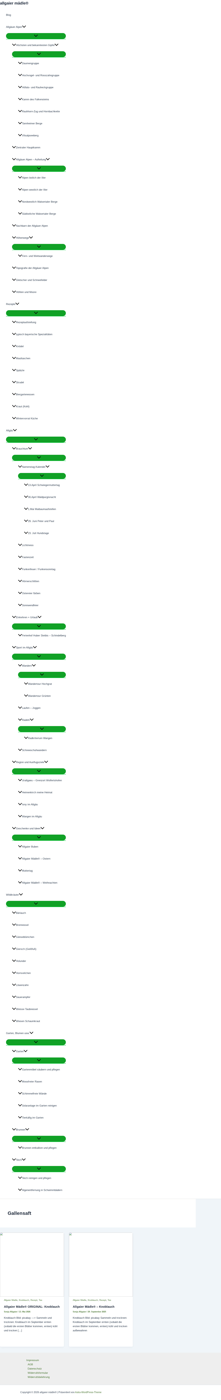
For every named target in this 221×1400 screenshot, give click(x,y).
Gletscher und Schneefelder (31, 280)
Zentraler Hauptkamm (28, 147)
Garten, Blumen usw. (17, 1033)
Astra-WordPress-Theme (88, 1392)
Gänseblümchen (25, 937)
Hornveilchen (23, 973)
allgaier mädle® (14, 3)
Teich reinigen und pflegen (36, 1178)
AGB (30, 1364)
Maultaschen (23, 358)
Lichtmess (28, 545)
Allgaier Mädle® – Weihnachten (39, 882)
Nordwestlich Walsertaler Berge (39, 201)
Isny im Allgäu (30, 804)
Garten (20, 1051)
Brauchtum (22, 448)
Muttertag (27, 870)
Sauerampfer (23, 997)
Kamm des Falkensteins (35, 99)
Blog (8, 15)
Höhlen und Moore (26, 292)
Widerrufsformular (38, 1372)
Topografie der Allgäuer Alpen (32, 268)
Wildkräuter (12, 894)
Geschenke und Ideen (28, 828)
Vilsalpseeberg (30, 135)
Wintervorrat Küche (27, 418)
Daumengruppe (30, 63)
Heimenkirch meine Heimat (37, 792)
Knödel (20, 346)
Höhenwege (22, 237)
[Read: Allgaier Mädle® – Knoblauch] (101, 1295)
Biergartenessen (25, 394)
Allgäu (9, 430)
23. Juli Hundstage (38, 533)
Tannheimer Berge (32, 123)
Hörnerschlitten (30, 581)
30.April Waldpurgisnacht (42, 497)
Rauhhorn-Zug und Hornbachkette (41, 111)
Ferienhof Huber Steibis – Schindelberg (44, 635)
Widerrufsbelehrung (39, 1377)
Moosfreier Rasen (32, 1081)
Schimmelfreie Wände (34, 1093)
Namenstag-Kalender (34, 466)
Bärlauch (21, 913)
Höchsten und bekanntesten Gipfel (35, 45)
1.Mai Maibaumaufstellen (42, 509)
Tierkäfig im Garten (32, 1117)
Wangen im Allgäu (32, 816)
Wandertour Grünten (39, 696)
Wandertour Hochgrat (40, 683)
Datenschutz (35, 1368)
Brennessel (22, 925)
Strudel (20, 382)
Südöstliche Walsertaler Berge (39, 213)
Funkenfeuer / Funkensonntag (38, 569)
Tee (40, 1300)
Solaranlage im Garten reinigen (39, 1105)
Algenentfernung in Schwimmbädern (42, 1190)
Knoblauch (24, 1300)
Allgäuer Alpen (14, 27)
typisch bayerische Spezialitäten (34, 334)
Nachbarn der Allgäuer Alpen (32, 225)
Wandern (27, 665)
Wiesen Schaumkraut (28, 1021)
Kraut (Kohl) (22, 406)
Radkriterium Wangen (40, 738)
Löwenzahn (22, 985)
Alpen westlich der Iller (35, 189)
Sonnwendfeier (30, 605)
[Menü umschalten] (36, 36)
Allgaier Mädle (10, 1300)
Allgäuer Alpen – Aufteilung (31, 159)
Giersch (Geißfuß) (26, 949)
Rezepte (10, 304)
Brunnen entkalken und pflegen (39, 1147)
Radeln (26, 720)
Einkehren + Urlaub (27, 617)
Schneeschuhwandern (34, 750)
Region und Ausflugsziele (30, 762)
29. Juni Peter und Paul (41, 521)
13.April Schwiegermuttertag (44, 485)
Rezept (34, 1300)
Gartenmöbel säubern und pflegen (41, 1069)
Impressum (32, 1360)
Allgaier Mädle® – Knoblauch (93, 1306)
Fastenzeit (28, 557)
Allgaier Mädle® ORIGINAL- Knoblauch (32, 1306)
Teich (19, 1159)
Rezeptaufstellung (26, 322)
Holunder (21, 961)
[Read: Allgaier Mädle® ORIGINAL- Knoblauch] (32, 1295)
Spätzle (20, 370)
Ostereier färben (31, 593)
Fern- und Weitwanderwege (37, 256)
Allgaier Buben (30, 846)
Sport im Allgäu (24, 647)
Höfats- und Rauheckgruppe (37, 87)
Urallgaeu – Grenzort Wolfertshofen (42, 780)
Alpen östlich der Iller (34, 177)
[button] (24, 27)
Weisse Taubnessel (27, 1009)
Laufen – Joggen (31, 708)
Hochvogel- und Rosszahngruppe (40, 75)
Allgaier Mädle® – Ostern (36, 858)
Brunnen (20, 1129)
